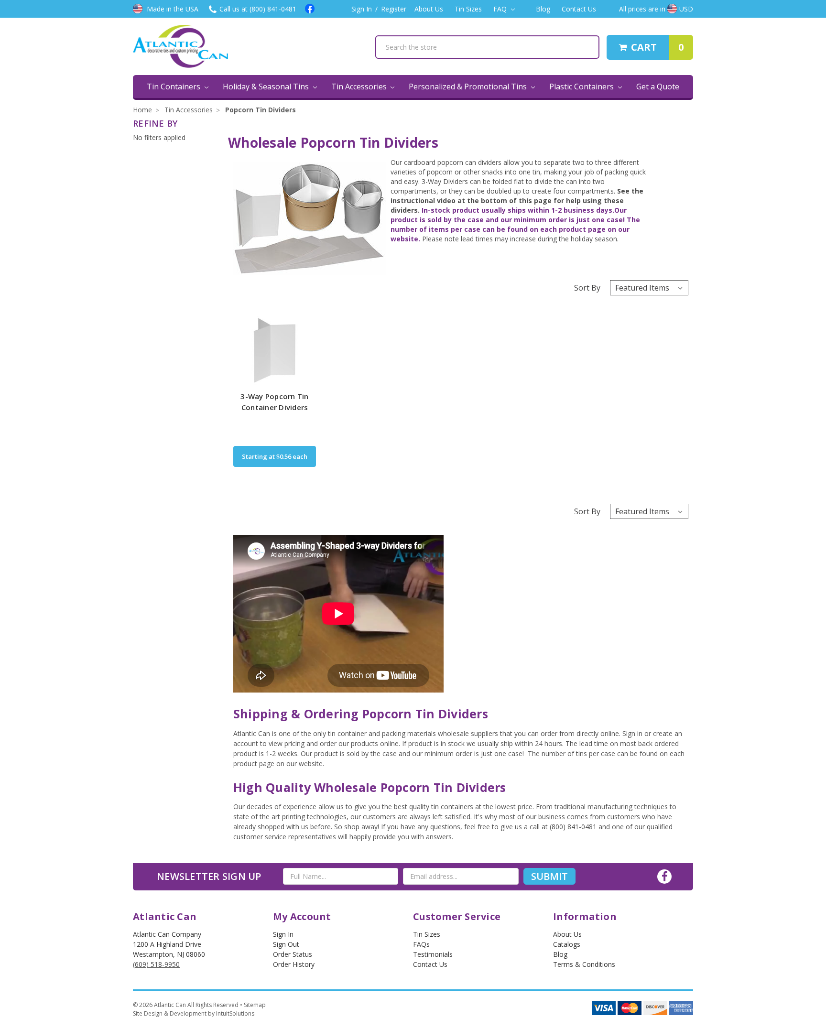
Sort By (587, 287)
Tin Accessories (360, 86)
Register (393, 8)
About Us (428, 8)
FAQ (501, 8)
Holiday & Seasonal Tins (267, 86)
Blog (543, 8)
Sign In (361, 8)
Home (142, 109)
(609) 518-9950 (156, 964)
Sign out (286, 944)
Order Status (292, 954)
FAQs (421, 944)
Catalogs (566, 944)
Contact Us (579, 8)
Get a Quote (657, 86)
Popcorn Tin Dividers (260, 109)
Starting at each (274, 456)
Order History (294, 964)
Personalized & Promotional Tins (469, 86)
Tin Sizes (468, 8)
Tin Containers (174, 86)
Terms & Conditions (584, 964)
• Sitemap (253, 1005)
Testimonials (433, 954)
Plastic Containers (582, 86)
